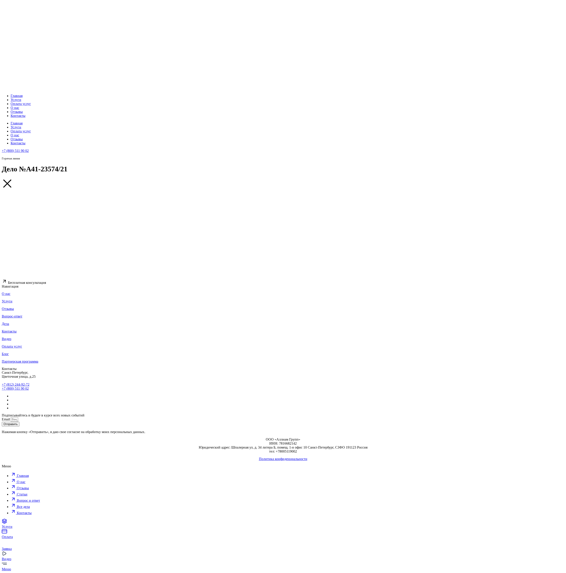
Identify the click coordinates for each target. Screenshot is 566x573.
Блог (5, 354)
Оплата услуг (21, 104)
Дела (5, 324)
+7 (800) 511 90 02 (15, 151)
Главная (17, 96)
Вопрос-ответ (12, 316)
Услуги (16, 100)
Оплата (7, 537)
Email (6, 419)
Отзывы (17, 112)
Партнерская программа (20, 361)
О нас (15, 108)
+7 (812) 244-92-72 (15, 384)
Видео (6, 339)
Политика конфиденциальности (283, 459)
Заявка (7, 549)
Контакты (18, 116)
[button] (24, 283)
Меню (6, 569)
